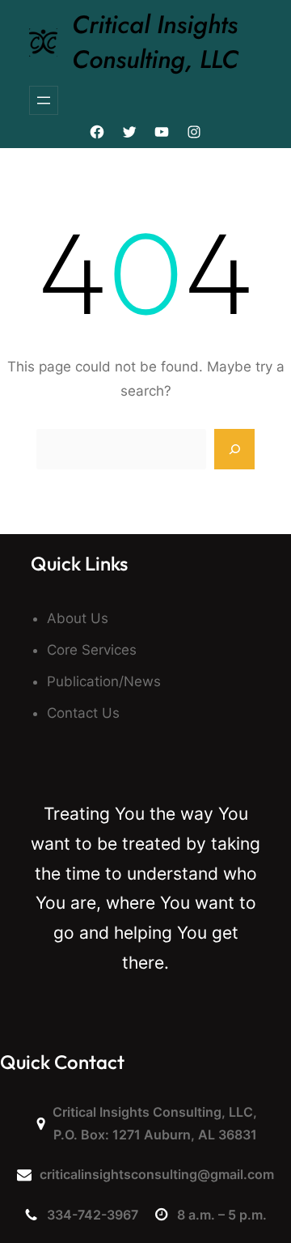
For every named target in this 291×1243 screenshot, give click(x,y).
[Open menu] (43, 100)
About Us (77, 618)
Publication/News (104, 681)
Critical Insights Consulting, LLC (155, 42)
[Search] (234, 449)
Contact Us (83, 713)
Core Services (92, 650)
